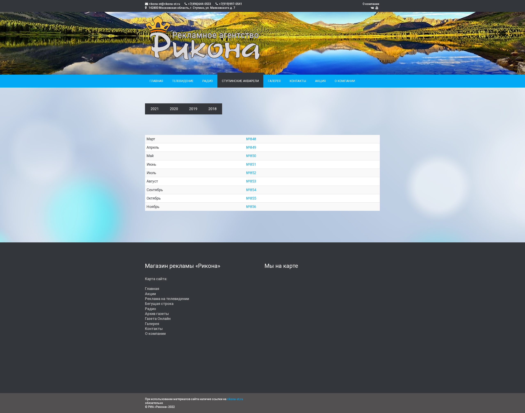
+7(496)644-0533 (199, 4)
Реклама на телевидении (167, 299)
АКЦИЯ (320, 81)
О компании (371, 4)
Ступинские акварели (240, 81)
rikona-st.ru (235, 399)
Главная (156, 81)
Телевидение (182, 81)
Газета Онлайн (158, 318)
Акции (150, 294)
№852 (251, 173)
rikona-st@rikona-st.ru (164, 4)
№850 (251, 156)
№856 (251, 206)
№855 (251, 198)
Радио (207, 81)
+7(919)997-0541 (230, 4)
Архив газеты (157, 313)
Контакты (298, 81)
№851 (251, 164)
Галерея (274, 81)
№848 (251, 139)
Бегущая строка (159, 303)
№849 (251, 147)
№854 (251, 190)
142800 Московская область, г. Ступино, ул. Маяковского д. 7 (191, 7)
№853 (251, 181)
